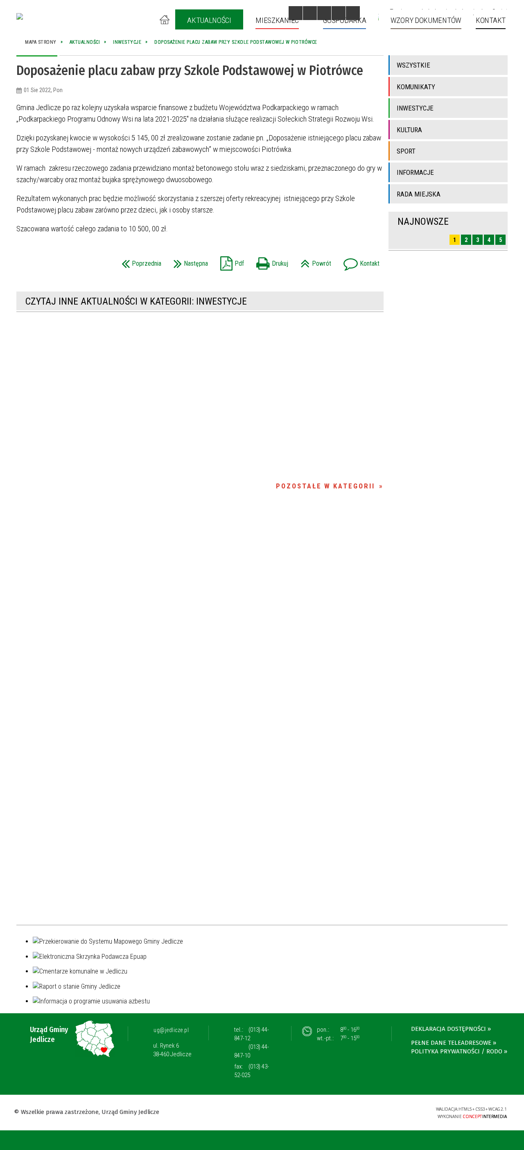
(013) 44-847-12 (251, 1034)
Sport (406, 151)
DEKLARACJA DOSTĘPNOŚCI (448, 1029)
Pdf (230, 261)
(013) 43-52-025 (251, 1071)
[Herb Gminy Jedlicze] (19, 16)
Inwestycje (415, 108)
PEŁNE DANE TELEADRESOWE (451, 1042)
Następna (188, 261)
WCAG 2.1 (403, 1111)
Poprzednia (139, 261)
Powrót (313, 261)
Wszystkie (413, 65)
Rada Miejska (418, 194)
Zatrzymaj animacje (296, 13)
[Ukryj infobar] (516, 1141)
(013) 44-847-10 (251, 1051)
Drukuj (270, 261)
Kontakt (359, 261)
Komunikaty (416, 87)
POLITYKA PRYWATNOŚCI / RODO (456, 1051)
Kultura (409, 130)
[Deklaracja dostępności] (324, 13)
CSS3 (377, 1111)
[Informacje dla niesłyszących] (339, 13)
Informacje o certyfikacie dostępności (261, 1113)
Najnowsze (423, 221)
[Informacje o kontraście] (353, 13)
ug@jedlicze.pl (171, 1030)
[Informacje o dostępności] (310, 13)
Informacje (415, 172)
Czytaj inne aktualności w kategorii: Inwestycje (136, 301)
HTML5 (365, 1111)
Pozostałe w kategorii (325, 486)
